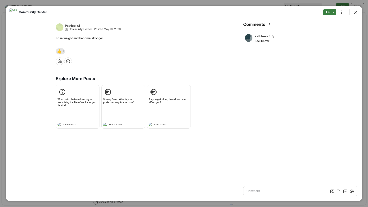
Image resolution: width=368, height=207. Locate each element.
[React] (59, 61)
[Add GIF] (345, 191)
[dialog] (184, 103)
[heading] (73, 125)
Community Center (80, 29)
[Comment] (68, 61)
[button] (60, 51)
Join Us (329, 12)
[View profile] (59, 125)
